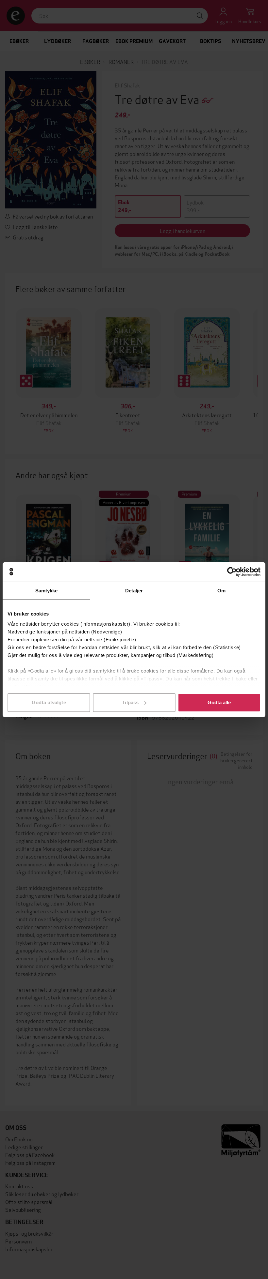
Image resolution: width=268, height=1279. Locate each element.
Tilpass (130, 702)
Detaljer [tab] (134, 590)
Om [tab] (221, 590)
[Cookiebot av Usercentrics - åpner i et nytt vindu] (231, 572)
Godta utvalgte (49, 702)
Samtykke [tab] (46, 590)
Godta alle (219, 702)
